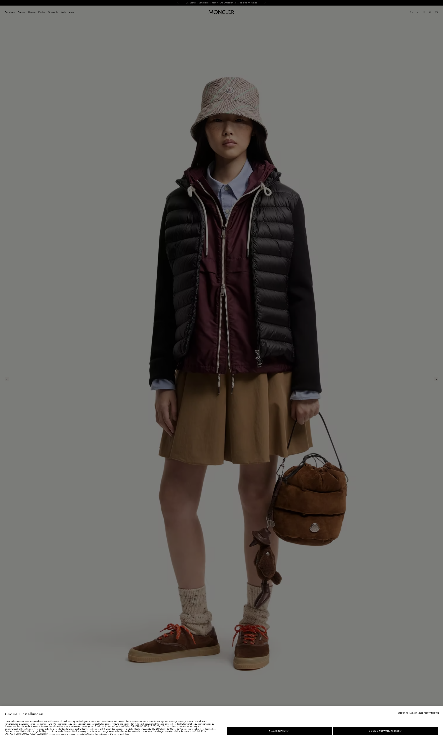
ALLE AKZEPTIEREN (279, 730)
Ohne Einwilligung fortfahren (418, 713)
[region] (221, 723)
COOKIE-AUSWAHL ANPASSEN (386, 730)
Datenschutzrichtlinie (119, 734)
